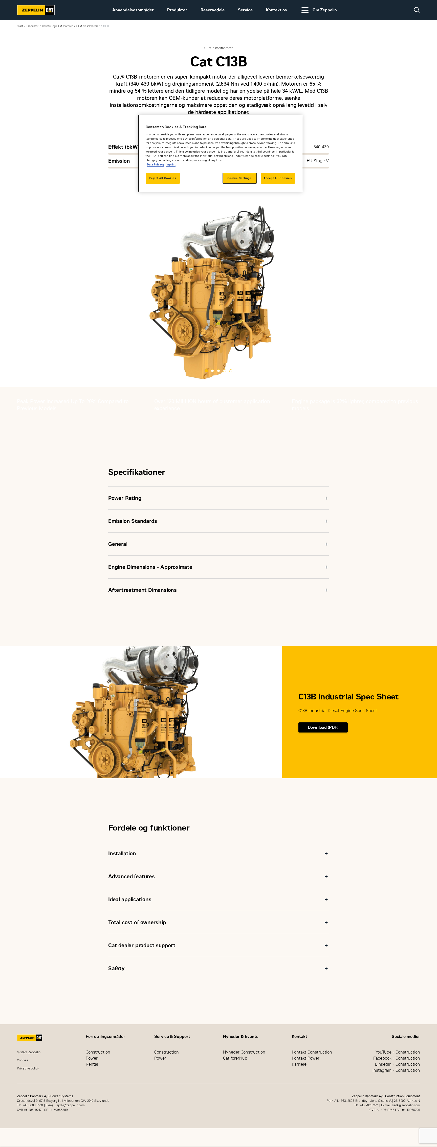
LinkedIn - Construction (397, 1064)
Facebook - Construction (396, 1058)
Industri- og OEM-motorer (57, 26)
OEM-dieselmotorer (88, 26)
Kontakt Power (305, 1058)
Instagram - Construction (396, 1070)
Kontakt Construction (312, 1052)
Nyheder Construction (244, 1052)
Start (20, 26)
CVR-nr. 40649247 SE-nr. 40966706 (394, 1110)
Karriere (299, 1064)
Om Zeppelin (325, 10)
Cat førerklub (235, 1058)
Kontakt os (276, 10)
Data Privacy (155, 164)
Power (92, 1058)
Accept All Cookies (278, 178)
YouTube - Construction (398, 1052)
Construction (98, 1052)
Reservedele (213, 10)
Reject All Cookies (162, 178)
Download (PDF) (323, 727)
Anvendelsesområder (133, 10)
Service (245, 10)
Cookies (22, 1060)
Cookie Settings (239, 178)
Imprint (171, 164)
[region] (220, 153)
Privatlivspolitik (28, 1068)
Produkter (177, 10)
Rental (92, 1064)
